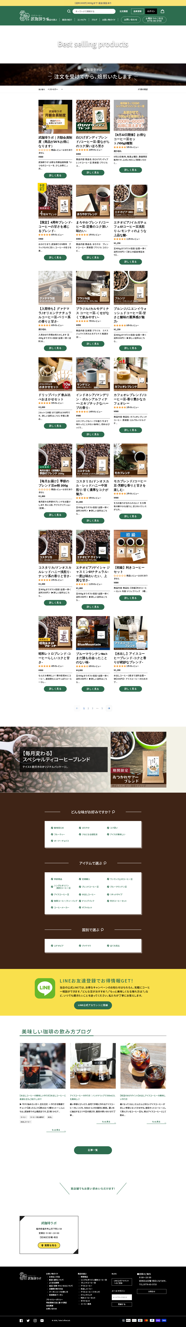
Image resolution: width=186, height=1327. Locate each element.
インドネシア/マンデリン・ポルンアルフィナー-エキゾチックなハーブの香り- (92, 401)
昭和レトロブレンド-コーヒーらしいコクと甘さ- (54, 658)
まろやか (85, 828)
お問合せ (151, 1291)
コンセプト (81, 19)
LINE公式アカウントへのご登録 (121, 1281)
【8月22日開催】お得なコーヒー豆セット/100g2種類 (130, 139)
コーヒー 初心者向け (37, 1117)
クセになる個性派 (89, 834)
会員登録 (137, 11)
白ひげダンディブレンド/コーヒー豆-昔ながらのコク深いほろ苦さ (93, 141)
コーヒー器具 (86, 1304)
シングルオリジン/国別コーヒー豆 (94, 1279)
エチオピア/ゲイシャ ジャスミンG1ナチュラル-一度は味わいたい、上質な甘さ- (93, 574)
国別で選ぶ (90, 929)
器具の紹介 (67, 19)
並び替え (41, 89)
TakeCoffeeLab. (64, 1320)
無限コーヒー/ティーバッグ (65, 901)
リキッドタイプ (116, 894)
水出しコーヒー (89, 894)
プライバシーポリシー (54, 1299)
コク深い (114, 828)
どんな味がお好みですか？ (91, 811)
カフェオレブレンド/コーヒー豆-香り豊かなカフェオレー (130, 399)
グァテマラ (86, 945)
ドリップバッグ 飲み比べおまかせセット (54, 397)
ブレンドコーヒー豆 (90, 886)
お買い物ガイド (108, 19)
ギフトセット (87, 907)
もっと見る (56, 1130)
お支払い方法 (54, 1276)
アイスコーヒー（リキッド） (90, 1292)
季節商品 (58, 879)
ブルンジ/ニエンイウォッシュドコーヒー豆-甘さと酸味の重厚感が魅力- (130, 315)
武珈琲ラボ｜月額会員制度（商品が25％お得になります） (55, 142)
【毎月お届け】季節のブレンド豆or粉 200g (53, 483)
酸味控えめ (59, 828)
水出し (50, 1117)
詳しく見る (55, 175)
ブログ (94, 19)
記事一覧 (93, 1150)
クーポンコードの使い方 (58, 1292)
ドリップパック (88, 901)
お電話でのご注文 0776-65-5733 (154, 19)
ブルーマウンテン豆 (118, 886)
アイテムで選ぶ (90, 863)
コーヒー (23, 1117)
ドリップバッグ (86, 1295)
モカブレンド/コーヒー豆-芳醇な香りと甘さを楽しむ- (130, 485)
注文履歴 (124, 11)
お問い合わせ (130, 19)
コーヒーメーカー (61, 907)
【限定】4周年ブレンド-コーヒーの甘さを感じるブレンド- (55, 226)
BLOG (114, 1273)
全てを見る (115, 945)
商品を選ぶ (52, 19)
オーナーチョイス (61, 841)
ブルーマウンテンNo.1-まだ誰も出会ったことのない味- (92, 658)
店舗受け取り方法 (56, 1288)
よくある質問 (54, 1282)
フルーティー (59, 834)
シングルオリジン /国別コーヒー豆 (62, 886)
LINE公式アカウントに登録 (93, 1005)
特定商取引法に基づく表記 (56, 1302)
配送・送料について (56, 1279)
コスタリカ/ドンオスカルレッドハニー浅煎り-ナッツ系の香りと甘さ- (54, 572)
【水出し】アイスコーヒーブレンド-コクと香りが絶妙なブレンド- (130, 658)
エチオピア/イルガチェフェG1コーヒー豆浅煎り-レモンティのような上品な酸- (130, 228)
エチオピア (59, 945)
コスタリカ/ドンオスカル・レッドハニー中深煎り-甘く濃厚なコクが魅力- (92, 487)
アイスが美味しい (117, 834)
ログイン (151, 11)
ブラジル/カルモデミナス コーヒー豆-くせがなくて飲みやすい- (92, 313)
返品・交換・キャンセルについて (61, 1285)
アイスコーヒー (86, 1285)
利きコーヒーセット (118, 901)
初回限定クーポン (56, 1295)
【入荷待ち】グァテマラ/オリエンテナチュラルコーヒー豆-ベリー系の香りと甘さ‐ (54, 315)
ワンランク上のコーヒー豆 (121, 879)
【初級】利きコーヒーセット (129, 570)
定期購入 (86, 879)
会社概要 (49, 1305)
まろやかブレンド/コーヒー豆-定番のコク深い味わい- (92, 226)
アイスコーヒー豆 (61, 894)
